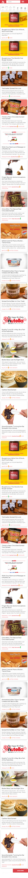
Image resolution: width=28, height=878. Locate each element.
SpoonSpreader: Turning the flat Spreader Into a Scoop (13, 427)
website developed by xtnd (6, 872)
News (5, 19)
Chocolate (6, 107)
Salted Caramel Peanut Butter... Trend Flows (12, 241)
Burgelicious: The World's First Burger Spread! (12, 59)
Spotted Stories (13, 126)
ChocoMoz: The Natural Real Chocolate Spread (11, 210)
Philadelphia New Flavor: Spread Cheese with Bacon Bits (13, 272)
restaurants (10, 9)
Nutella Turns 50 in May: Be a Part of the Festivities (13, 330)
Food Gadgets (7, 350)
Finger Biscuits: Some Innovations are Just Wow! (13, 178)
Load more (20, 870)
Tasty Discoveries (8, 78)
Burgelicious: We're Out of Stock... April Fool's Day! (13, 30)
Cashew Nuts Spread (9, 390)
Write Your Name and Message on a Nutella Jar (13, 148)
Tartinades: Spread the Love (11, 88)
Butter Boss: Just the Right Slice (13, 360)
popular (18, 9)
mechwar (14, 9)
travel (6, 9)
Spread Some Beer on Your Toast (13, 301)
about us (21, 9)
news (2, 9)
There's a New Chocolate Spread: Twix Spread (13, 117)
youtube (25, 9)
